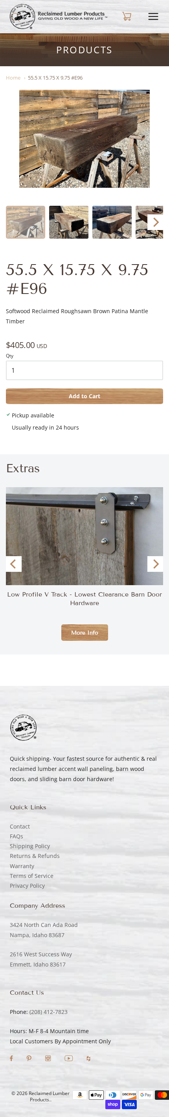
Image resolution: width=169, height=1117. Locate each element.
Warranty (22, 866)
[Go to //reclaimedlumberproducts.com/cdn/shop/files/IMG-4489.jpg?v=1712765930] (112, 222)
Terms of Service (31, 875)
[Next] (155, 222)
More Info (84, 632)
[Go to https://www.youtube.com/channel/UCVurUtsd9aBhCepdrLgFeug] (69, 1059)
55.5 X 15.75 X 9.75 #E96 (55, 77)
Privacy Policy (27, 885)
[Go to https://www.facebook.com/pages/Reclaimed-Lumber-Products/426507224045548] (12, 1059)
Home (13, 77)
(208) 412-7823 (48, 1011)
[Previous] (14, 564)
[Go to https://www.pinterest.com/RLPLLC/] (29, 1059)
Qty (9, 356)
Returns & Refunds (35, 856)
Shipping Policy (30, 846)
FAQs (16, 836)
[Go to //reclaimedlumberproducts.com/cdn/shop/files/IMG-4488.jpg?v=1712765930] (68, 222)
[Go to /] (58, 16)
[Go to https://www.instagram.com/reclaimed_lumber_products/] (49, 1059)
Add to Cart (84, 396)
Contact (20, 826)
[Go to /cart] (125, 16)
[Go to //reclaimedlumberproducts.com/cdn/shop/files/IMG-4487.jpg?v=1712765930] (84, 139)
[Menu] (153, 16)
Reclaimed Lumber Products (49, 1096)
